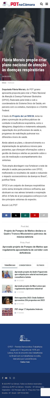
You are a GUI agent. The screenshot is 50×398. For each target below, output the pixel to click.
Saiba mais (25, 362)
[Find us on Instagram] (14, 378)
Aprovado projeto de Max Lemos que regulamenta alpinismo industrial (30, 287)
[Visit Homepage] (19, 4)
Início (4, 83)
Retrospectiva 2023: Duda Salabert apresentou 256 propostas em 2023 (30, 299)
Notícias (11, 83)
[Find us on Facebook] (2, 378)
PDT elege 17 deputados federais (29, 309)
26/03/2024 (6, 76)
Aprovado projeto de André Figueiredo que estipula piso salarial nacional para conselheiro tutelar (31, 274)
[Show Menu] (46, 4)
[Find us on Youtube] (6, 378)
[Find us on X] (10, 378)
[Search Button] (41, 4)
